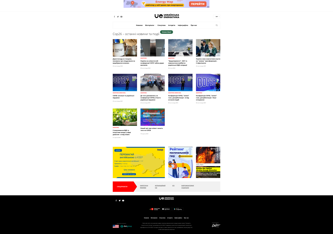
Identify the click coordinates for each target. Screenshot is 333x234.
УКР (217, 16)
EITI (173, 185)
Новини (139, 25)
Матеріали (149, 25)
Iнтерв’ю (171, 25)
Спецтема (161, 25)
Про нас (194, 25)
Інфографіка (183, 25)
